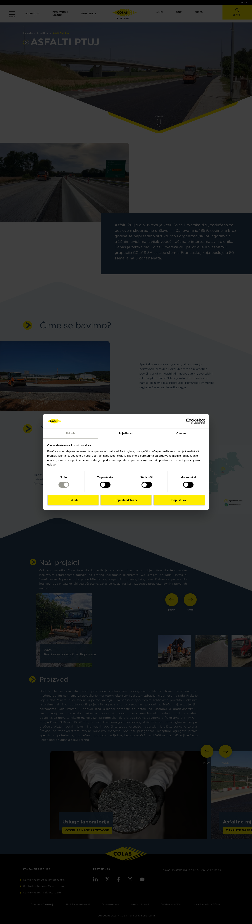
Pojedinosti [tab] (126, 433)
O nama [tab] (181, 433)
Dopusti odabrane (126, 500)
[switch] (105, 485)
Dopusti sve (179, 500)
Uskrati (73, 500)
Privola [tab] (70, 433)
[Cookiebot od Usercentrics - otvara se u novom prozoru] (189, 421)
